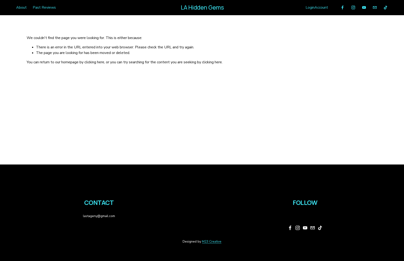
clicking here (94, 62)
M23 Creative (211, 241)
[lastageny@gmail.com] (374, 7)
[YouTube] (364, 7)
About (21, 7)
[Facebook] (342, 7)
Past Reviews (44, 7)
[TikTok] (385, 7)
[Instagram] (353, 7)
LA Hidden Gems (202, 7)
